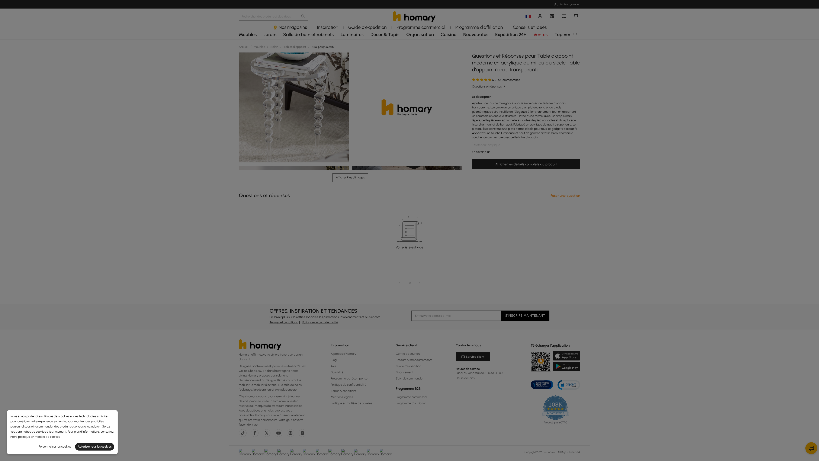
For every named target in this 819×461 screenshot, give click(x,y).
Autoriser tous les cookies (95, 446)
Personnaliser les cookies (55, 446)
